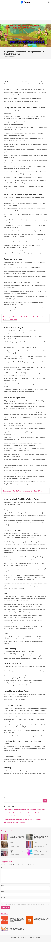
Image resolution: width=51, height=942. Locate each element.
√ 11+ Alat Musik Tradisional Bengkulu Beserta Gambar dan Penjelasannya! (24, 809)
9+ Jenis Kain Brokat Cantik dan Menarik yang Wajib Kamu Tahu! (17, 837)
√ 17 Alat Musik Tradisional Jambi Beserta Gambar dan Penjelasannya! (23, 816)
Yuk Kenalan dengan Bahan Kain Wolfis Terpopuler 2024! (17, 852)
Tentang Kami (36, 937)
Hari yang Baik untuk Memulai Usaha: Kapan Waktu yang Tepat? (21, 813)
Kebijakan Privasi (15, 937)
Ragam (6, 49)
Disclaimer (23, 937)
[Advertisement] (25, 10)
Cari (5, 797)
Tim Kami (29, 937)
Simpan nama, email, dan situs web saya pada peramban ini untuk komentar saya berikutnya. (26, 904)
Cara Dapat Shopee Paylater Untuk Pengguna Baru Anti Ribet (17, 929)
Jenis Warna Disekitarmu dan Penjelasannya (41, 852)
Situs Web (3, 898)
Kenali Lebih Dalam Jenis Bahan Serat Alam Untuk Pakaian (17, 844)
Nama (3, 885)
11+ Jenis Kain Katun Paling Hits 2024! (41, 844)
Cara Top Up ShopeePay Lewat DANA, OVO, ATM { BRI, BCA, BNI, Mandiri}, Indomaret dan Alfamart (17, 920)
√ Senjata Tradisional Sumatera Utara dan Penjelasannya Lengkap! (22, 819)
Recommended (4, 913)
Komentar (4, 868)
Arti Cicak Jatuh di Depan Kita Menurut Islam (16, 822)
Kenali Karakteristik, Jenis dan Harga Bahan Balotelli (41, 837)
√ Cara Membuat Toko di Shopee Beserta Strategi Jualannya (41, 919)
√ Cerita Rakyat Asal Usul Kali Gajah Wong (27, 491)
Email (3, 891)
